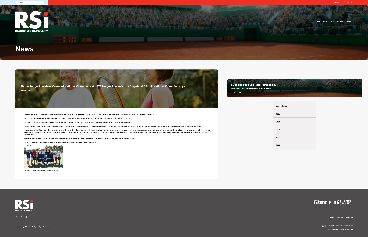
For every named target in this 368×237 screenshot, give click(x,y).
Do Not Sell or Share (346, 229)
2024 (278, 130)
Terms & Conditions (335, 226)
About (325, 22)
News (332, 22)
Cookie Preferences (332, 229)
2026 (278, 114)
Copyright (323, 226)
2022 (278, 145)
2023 (278, 137)
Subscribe (336, 2)
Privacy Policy (348, 226)
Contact (348, 22)
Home (318, 22)
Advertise (340, 217)
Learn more (237, 92)
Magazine (340, 22)
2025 (278, 122)
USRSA (332, 217)
